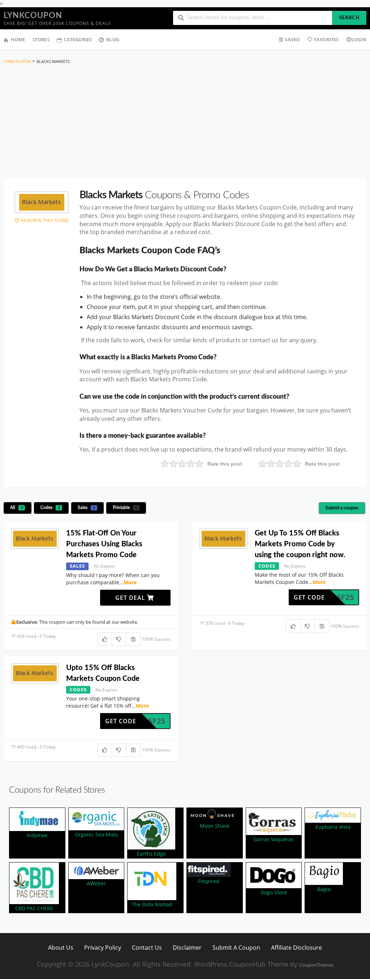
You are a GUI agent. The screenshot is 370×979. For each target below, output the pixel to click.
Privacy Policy (102, 947)
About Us (60, 947)
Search (349, 18)
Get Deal (131, 598)
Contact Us (147, 947)
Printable (125, 507)
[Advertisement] (185, 123)
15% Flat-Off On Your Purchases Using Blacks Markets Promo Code (104, 544)
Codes (50, 507)
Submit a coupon (342, 508)
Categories (78, 39)
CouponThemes (316, 965)
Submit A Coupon (236, 947)
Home (18, 39)
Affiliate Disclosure (296, 947)
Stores (41, 39)
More (130, 582)
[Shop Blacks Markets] (41, 202)
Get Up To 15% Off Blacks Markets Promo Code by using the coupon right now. (300, 544)
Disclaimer (187, 947)
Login (359, 39)
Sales (86, 507)
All (16, 507)
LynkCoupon (33, 16)
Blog (112, 39)
